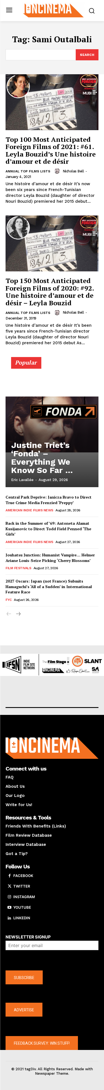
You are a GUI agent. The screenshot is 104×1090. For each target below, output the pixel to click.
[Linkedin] (9, 918)
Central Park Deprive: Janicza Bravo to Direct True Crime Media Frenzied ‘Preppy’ (49, 499)
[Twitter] (9, 886)
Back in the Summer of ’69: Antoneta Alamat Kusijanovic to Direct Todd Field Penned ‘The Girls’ (48, 529)
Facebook (23, 875)
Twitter (21, 886)
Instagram (24, 897)
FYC (9, 600)
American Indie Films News (29, 510)
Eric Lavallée (22, 480)
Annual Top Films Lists (28, 171)
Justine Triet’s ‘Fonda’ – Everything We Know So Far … (42, 457)
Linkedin (21, 918)
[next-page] (17, 614)
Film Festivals (18, 568)
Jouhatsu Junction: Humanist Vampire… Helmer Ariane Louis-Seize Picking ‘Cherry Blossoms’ (50, 557)
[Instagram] (9, 897)
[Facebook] (9, 876)
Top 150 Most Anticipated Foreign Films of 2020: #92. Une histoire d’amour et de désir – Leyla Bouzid (50, 291)
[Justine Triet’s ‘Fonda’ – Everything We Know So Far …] (52, 424)
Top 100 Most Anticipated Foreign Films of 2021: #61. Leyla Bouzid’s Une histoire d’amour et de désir (51, 150)
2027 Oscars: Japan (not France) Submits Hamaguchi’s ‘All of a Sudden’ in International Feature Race (49, 586)
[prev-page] (9, 614)
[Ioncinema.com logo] (53, 10)
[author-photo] (58, 171)
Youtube (22, 907)
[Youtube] (9, 907)
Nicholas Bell (73, 171)
